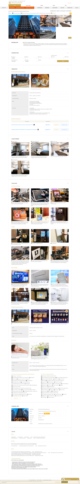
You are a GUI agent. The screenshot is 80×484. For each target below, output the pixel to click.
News (54, 5)
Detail (54, 13)
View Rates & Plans (64, 124)
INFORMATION (39, 7)
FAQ (65, 5)
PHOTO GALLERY (63, 10)
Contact (47, 413)
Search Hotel (28, 5)
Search (63, 61)
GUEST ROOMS (54, 7)
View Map (54, 411)
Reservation (69, 2)
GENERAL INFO (69, 7)
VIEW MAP (58, 10)
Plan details (56, 124)
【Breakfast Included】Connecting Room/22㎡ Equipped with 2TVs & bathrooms (24, 129)
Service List (16, 398)
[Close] (79, 482)
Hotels (15, 5)
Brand (42, 5)
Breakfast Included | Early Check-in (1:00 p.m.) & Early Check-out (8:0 (22, 124)
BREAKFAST (47, 7)
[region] (40, 8)
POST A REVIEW (68, 10)
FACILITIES (62, 7)
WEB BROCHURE (53, 10)
